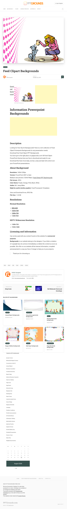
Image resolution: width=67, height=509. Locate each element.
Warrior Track (9, 435)
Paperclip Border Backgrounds (51, 346)
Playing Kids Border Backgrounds (52, 319)
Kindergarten (9, 393)
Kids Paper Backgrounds (32, 346)
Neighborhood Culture (11, 440)
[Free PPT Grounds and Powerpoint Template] (33, 3)
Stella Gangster (9, 77)
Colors (16, 8)
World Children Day (10, 429)
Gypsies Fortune (9, 426)
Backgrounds (10, 8)
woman (26, 265)
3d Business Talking (10, 418)
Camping (8, 407)
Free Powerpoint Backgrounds (28, 478)
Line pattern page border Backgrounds (32, 315)
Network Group (9, 388)
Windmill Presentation (11, 432)
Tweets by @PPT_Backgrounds (12, 353)
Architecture (29, 312)
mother (21, 265)
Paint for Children (10, 379)
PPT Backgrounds (10, 505)
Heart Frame (9, 396)
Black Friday (9, 374)
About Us (41, 478)
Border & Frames (50, 343)
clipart (9, 265)
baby (5, 265)
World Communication (11, 413)
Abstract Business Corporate (12, 377)
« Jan (16, 468)
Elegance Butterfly (10, 404)
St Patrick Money (10, 415)
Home (4, 8)
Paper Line (8, 382)
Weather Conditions (10, 410)
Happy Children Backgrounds (12, 346)
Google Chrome (21, 496)
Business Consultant (10, 368)
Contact (39, 8)
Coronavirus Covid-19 (11, 363)
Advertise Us (33, 8)
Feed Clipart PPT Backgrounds (42, 177)
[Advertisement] (46, 94)
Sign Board (8, 385)
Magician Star (9, 390)
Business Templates (25, 8)
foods (17, 265)
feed (13, 265)
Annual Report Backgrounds (12, 315)
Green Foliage (9, 402)
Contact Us (47, 478)
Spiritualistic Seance (10, 421)
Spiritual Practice (10, 424)
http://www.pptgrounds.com (20, 278)
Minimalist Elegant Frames (12, 360)
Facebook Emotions (10, 371)
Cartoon (7, 312)
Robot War (8, 437)
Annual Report (9, 366)
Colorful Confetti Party (11, 399)
